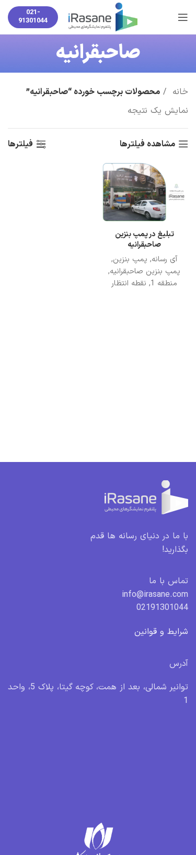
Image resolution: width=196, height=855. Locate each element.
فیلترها (20, 144)
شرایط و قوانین (161, 632)
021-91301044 (33, 16)
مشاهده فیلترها (147, 144)
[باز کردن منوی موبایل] (182, 17)
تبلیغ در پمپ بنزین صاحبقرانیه (144, 239)
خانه (178, 92)
